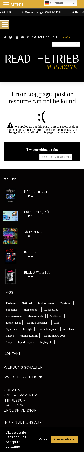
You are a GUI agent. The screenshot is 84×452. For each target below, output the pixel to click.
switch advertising (24, 377)
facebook (14, 405)
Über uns (13, 390)
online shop (30, 309)
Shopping (11, 309)
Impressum (15, 400)
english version (20, 410)
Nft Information (35, 191)
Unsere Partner (20, 395)
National (27, 303)
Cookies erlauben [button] (64, 439)
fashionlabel (13, 322)
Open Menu (4, 24)
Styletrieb (11, 329)
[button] (21, 447)
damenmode (35, 316)
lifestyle (27, 329)
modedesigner (47, 329)
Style (56, 322)
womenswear (14, 316)
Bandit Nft (31, 252)
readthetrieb (51, 309)
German (56, 3)
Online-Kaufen (29, 335)
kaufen (10, 335)
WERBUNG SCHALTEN (23, 367)
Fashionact (56, 316)
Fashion (11, 303)
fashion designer (37, 322)
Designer (65, 303)
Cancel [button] (43, 439)
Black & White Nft (37, 272)
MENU (16, 5)
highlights (46, 342)
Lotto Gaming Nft (36, 212)
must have (69, 329)
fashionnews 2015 (54, 335)
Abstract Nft (33, 232)
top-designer (26, 342)
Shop (9, 342)
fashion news (46, 303)
